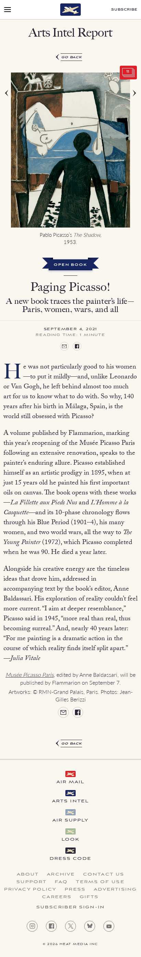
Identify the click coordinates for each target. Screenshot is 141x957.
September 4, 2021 (71, 329)
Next (126, 160)
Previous (15, 160)
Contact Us (103, 874)
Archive (61, 874)
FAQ (61, 882)
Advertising (115, 889)
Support (31, 882)
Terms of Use (100, 882)
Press (75, 889)
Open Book (70, 265)
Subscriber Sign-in (70, 907)
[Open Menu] (7, 9)
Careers (57, 897)
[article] (70, 401)
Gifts (89, 897)
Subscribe (124, 10)
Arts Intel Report (70, 32)
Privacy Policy (30, 889)
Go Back (71, 57)
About (28, 874)
